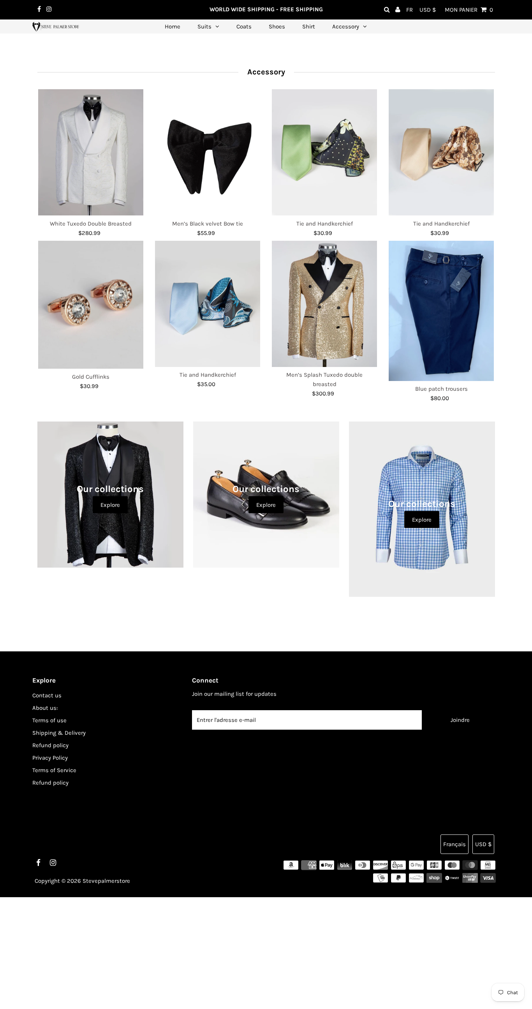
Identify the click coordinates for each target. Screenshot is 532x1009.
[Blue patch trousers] (441, 311)
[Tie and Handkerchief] (324, 152)
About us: (45, 707)
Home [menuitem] (172, 26)
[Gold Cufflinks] (90, 305)
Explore (110, 504)
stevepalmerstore (106, 880)
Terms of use (49, 720)
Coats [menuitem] (244, 26)
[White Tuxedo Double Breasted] (90, 152)
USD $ (427, 9)
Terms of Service (54, 770)
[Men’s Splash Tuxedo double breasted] (324, 304)
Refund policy (50, 745)
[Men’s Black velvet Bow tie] (207, 152)
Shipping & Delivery (59, 732)
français (454, 844)
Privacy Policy (50, 757)
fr (409, 9)
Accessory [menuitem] (345, 26)
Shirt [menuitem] (308, 26)
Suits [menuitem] (204, 26)
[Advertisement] (233, 951)
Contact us (47, 695)
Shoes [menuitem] (277, 26)
